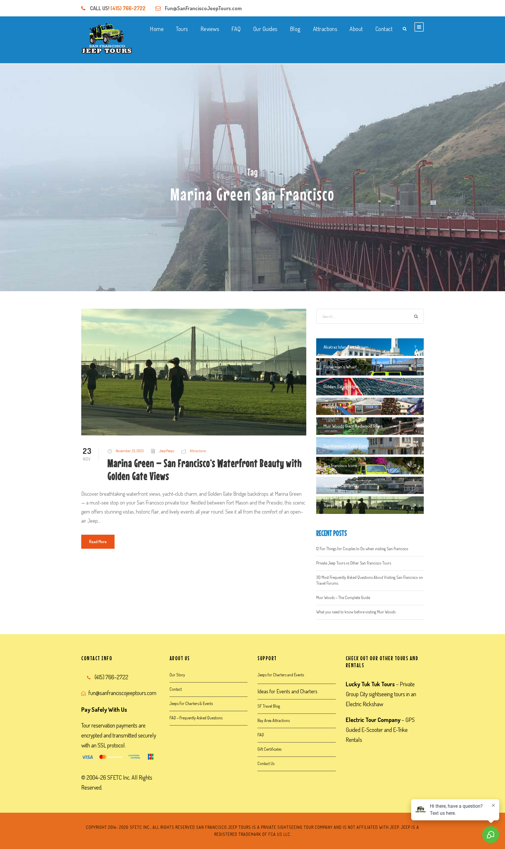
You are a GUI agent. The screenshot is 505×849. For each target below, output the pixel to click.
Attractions (325, 28)
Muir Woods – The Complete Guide (343, 597)
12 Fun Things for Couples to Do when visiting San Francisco (362, 548)
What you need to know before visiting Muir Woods (355, 611)
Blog (295, 28)
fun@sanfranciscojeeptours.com (122, 693)
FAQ (236, 28)
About (356, 28)
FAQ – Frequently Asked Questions (196, 717)
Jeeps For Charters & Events (191, 703)
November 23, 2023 (129, 450)
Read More (98, 541)
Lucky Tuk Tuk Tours (370, 684)
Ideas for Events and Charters (287, 691)
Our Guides (265, 28)
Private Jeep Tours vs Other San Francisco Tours (353, 562)
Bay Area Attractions (273, 720)
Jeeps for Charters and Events (280, 674)
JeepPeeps (166, 450)
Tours (182, 28)
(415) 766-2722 (128, 8)
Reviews (209, 28)
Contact (384, 28)
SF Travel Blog (268, 706)
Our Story (177, 674)
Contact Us (265, 763)
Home (157, 28)
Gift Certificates (269, 749)
